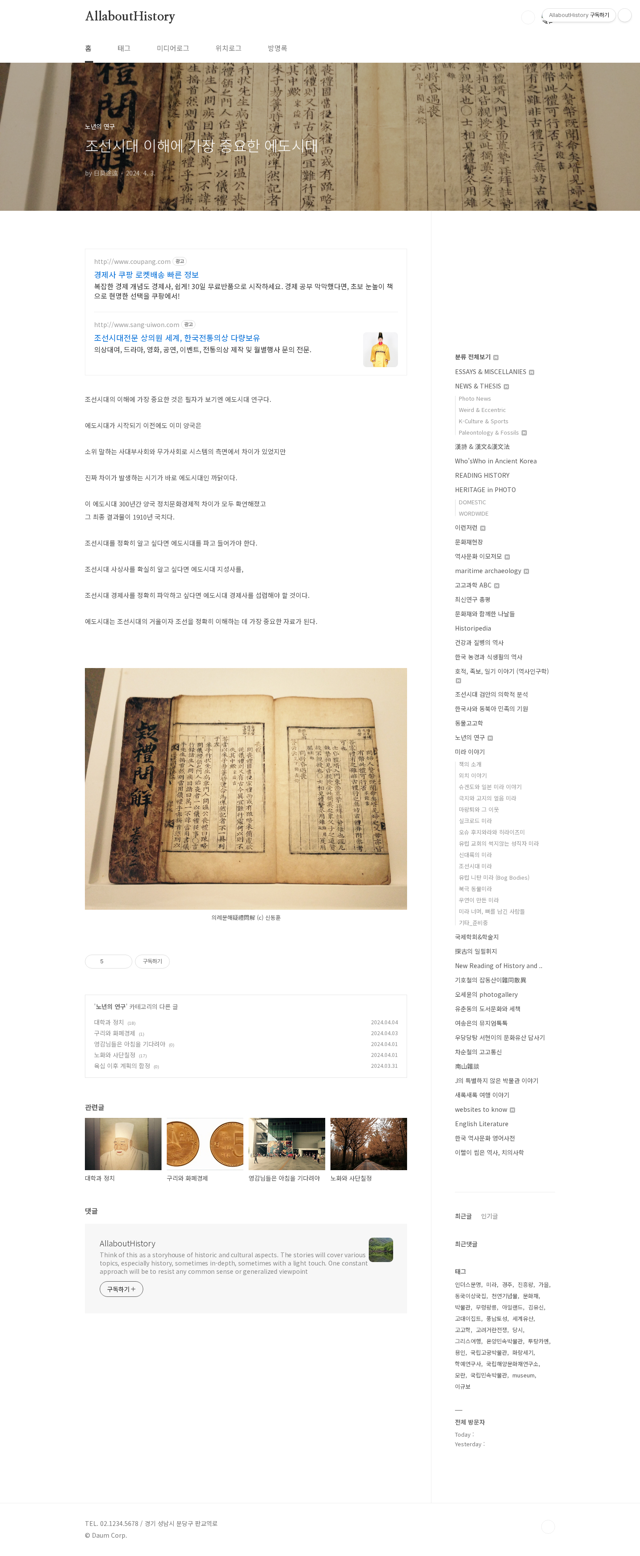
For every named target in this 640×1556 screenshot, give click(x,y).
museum (523, 1375)
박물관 (463, 1307)
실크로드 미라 (475, 821)
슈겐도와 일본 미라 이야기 (490, 787)
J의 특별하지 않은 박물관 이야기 (497, 1080)
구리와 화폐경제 (114, 1033)
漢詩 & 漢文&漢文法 (482, 446)
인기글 (489, 1216)
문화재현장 (469, 541)
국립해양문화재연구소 (512, 1364)
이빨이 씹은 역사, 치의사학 (489, 1152)
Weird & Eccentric (482, 409)
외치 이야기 (473, 775)
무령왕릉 (486, 1307)
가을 (544, 1284)
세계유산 (522, 1318)
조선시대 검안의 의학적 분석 (491, 694)
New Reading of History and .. (498, 965)
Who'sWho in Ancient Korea (496, 460)
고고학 (463, 1330)
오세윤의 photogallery (486, 994)
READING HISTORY (482, 475)
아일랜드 (512, 1307)
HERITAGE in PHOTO (485, 489)
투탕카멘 (538, 1341)
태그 (124, 48)
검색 (528, 17)
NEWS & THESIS (479, 385)
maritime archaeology (489, 570)
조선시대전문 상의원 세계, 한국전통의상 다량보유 (177, 337)
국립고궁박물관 (489, 1352)
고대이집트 (468, 1318)
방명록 (277, 48)
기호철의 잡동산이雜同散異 (490, 979)
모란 (460, 1375)
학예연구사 (468, 1364)
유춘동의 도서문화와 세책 (488, 1008)
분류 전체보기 (473, 356)
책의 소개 (470, 764)
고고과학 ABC (474, 585)
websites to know (482, 1109)
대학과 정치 (109, 1022)
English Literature (482, 1123)
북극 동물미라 (475, 888)
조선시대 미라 (475, 866)
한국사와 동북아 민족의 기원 (491, 708)
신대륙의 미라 (475, 855)
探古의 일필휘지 (476, 951)
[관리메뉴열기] (624, 15)
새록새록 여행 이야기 (482, 1094)
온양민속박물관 (504, 1341)
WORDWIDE (473, 513)
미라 (491, 1284)
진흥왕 (525, 1284)
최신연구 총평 (473, 599)
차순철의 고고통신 (478, 1051)
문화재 (531, 1296)
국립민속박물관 (489, 1375)
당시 (517, 1330)
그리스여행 (468, 1341)
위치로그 (229, 48)
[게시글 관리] (122, 961)
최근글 (463, 1216)
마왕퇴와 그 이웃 (479, 809)
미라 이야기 (470, 751)
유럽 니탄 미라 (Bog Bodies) (494, 877)
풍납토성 (496, 1318)
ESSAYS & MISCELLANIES (491, 371)
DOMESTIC (472, 502)
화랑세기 (522, 1352)
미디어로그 (173, 48)
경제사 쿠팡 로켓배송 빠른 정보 (146, 274)
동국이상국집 (470, 1296)
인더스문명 (468, 1284)
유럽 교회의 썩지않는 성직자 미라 (499, 843)
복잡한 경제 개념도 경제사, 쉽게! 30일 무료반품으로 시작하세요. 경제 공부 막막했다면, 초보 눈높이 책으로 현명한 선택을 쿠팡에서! (243, 290)
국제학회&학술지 (477, 936)
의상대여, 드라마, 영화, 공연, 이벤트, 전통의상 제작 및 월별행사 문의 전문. (202, 349)
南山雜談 (467, 1066)
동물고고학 (469, 723)
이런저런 (467, 527)
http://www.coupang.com (132, 261)
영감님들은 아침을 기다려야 (129, 1044)
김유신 (536, 1307)
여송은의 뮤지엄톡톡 (481, 1023)
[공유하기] (111, 961)
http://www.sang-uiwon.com (136, 324)
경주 (507, 1284)
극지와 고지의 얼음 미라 (487, 798)
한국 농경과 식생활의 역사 (488, 656)
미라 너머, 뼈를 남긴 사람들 (492, 911)
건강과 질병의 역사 (479, 642)
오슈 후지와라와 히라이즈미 (492, 832)
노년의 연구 (111, 1006)
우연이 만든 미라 (479, 900)
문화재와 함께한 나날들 (485, 613)
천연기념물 (505, 1296)
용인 (460, 1352)
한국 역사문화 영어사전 (485, 1138)
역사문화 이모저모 (479, 556)
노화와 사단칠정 (114, 1054)
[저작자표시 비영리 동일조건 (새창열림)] (181, 961)
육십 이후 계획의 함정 (122, 1065)
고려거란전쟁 (491, 1330)
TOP (548, 1527)
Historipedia (473, 628)
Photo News (475, 398)
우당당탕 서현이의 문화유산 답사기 (500, 1037)
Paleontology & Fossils (490, 432)
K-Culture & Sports (484, 421)
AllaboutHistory (130, 17)
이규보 (463, 1386)
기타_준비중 (473, 922)
